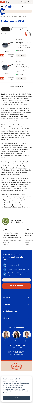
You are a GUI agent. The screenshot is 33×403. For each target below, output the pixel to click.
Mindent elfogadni (16, 398)
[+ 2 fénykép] (7, 44)
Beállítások (6, 393)
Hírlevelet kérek (16, 286)
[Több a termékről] (7, 67)
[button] (16, 29)
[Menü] (2, 6)
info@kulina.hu (16, 352)
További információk (22, 391)
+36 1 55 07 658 (16, 345)
